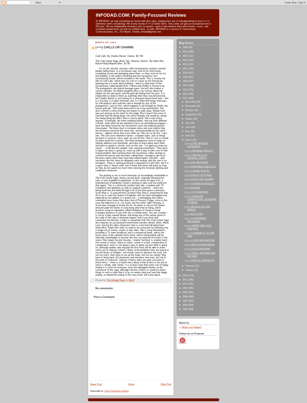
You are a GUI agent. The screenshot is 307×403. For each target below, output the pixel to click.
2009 (185, 292)
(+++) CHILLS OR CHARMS (199, 179)
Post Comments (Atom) (116, 391)
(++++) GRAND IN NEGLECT (200, 183)
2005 (185, 309)
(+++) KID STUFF (194, 214)
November (190, 106)
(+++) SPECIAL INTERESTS (200, 260)
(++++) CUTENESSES (196, 192)
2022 (185, 64)
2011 (185, 284)
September (191, 114)
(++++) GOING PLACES (197, 171)
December (190, 102)
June (188, 127)
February (190, 266)
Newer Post (96, 384)
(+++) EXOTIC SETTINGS (198, 175)
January (189, 270)
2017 (185, 85)
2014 (185, 98)
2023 (185, 60)
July (187, 123)
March (188, 140)
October (189, 110)
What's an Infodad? (191, 327)
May (187, 131)
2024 (185, 56)
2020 (185, 73)
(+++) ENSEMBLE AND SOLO (200, 167)
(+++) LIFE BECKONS (196, 162)
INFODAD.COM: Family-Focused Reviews (141, 15)
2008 (185, 296)
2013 (185, 275)
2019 (185, 77)
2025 (185, 51)
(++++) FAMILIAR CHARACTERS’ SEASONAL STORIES (201, 199)
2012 (185, 279)
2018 (185, 81)
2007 (185, 301)
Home (131, 384)
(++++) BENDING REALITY (199, 151)
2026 (185, 47)
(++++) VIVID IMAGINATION (200, 240)
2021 (185, 68)
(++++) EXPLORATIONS (197, 249)
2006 (185, 305)
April (188, 135)
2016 (185, 89)
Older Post (165, 384)
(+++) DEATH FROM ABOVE (200, 245)
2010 (185, 288)
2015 (185, 94)
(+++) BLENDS (192, 188)
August (189, 119)
